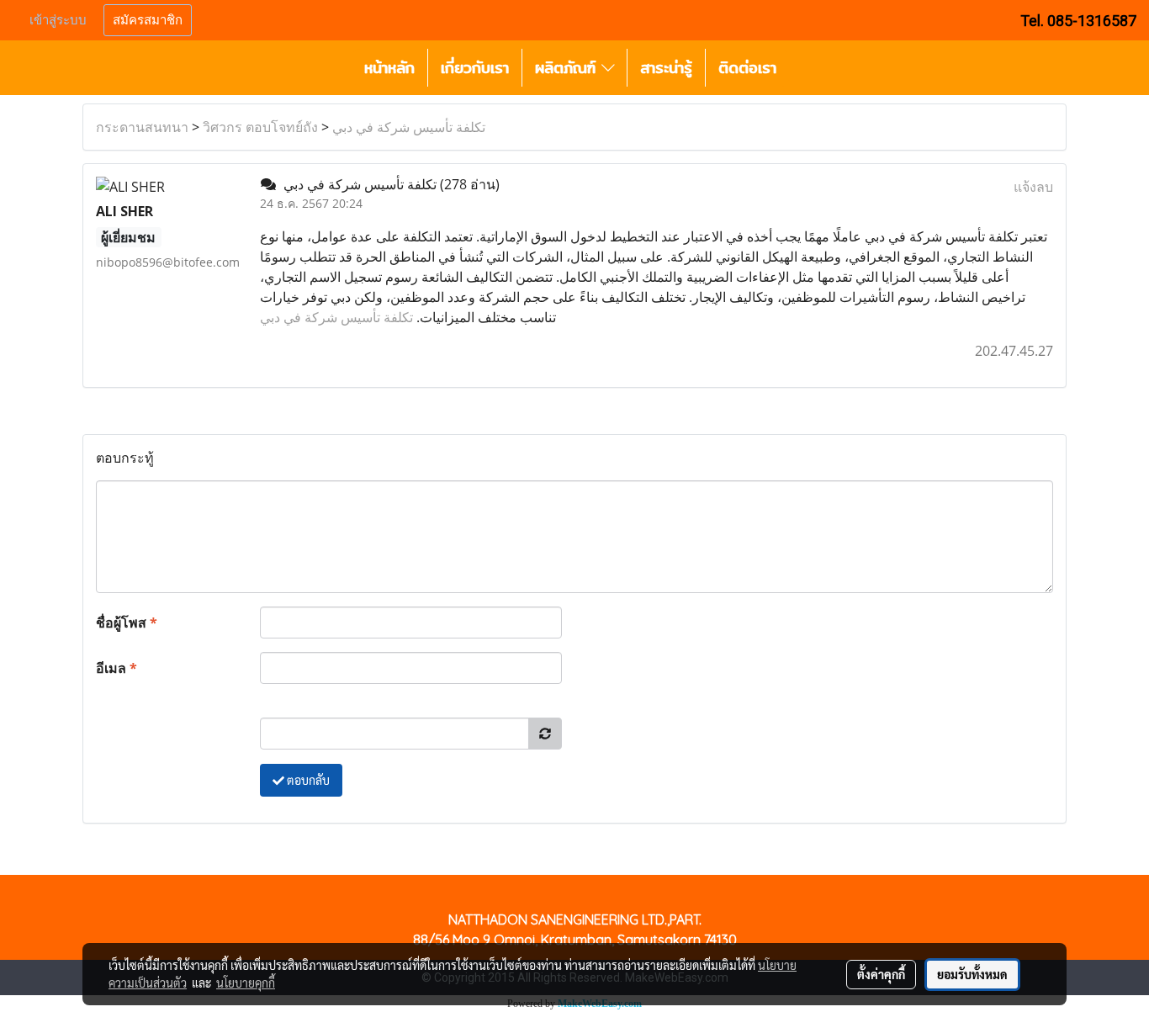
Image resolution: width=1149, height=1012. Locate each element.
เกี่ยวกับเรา (475, 68)
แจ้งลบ (1033, 186)
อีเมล (116, 668)
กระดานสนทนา (142, 127)
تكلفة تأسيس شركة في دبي (408, 127)
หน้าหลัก (389, 68)
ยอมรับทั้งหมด (972, 974)
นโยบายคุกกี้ (245, 982)
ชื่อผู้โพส (126, 622)
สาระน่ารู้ (666, 68)
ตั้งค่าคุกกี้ (881, 974)
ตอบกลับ (307, 779)
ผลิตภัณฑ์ (568, 68)
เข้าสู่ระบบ (58, 20)
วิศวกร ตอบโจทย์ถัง (260, 127)
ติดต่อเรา (747, 68)
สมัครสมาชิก (148, 20)
